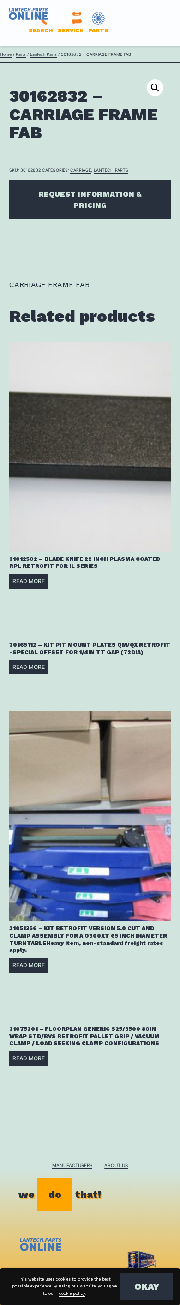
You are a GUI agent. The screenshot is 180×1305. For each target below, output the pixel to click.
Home (6, 54)
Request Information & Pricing (90, 200)
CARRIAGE (80, 170)
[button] (155, 87)
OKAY (146, 1286)
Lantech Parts (43, 54)
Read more (28, 580)
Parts (21, 54)
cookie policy (72, 1293)
